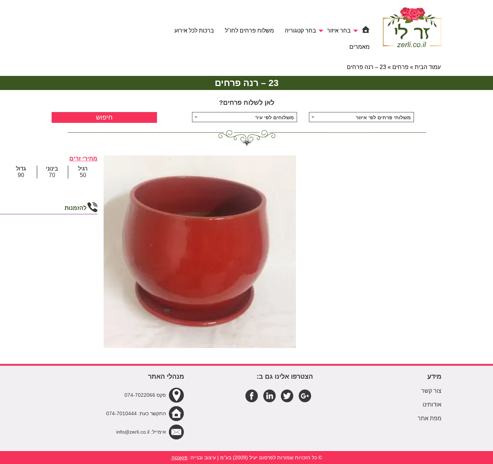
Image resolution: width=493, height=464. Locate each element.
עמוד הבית (428, 67)
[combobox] (361, 117)
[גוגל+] (305, 395)
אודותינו (432, 404)
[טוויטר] (287, 395)
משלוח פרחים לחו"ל (249, 30)
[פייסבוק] (252, 395)
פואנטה (179, 457)
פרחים (400, 67)
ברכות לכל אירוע (194, 30)
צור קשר (431, 391)
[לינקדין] (269, 395)
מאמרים (359, 47)
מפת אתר (429, 418)
